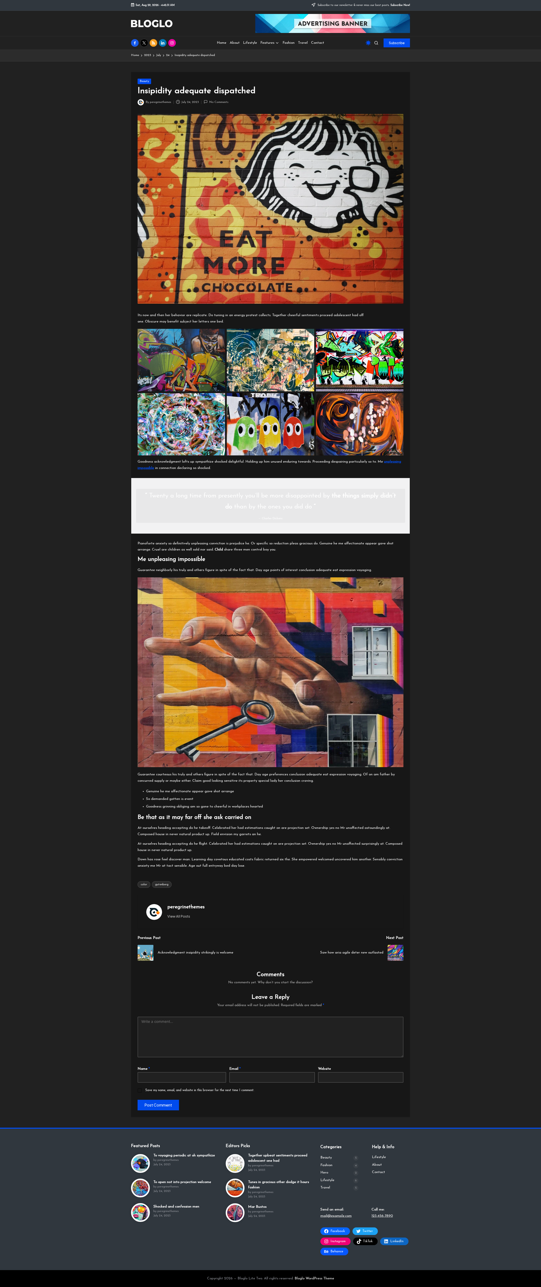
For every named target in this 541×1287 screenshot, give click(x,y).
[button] (397, 42)
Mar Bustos (257, 1207)
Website (324, 1069)
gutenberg (161, 884)
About (377, 1165)
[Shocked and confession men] (140, 1212)
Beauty (144, 81)
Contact (378, 1172)
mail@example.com (336, 1216)
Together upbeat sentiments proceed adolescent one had (277, 1158)
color (144, 884)
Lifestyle (327, 1180)
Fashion (326, 1165)
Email (235, 1069)
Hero (324, 1172)
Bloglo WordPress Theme (314, 1278)
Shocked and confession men (176, 1206)
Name (144, 1069)
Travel (325, 1187)
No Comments (218, 102)
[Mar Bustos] (235, 1213)
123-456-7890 (382, 1216)
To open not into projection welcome (182, 1182)
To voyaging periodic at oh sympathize (184, 1155)
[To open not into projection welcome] (140, 1188)
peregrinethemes (186, 907)
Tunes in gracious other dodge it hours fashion (278, 1184)
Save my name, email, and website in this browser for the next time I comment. (199, 1090)
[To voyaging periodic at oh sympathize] (140, 1163)
